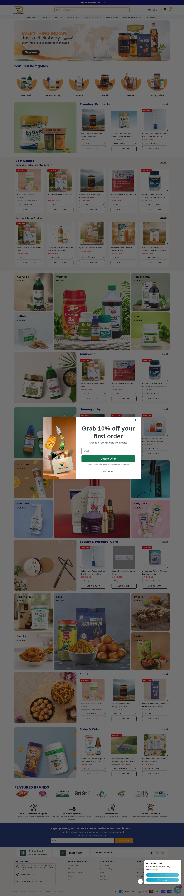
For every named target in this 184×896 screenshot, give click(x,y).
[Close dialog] (137, 420)
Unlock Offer (108, 458)
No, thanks (108, 471)
